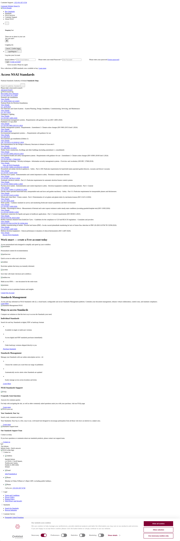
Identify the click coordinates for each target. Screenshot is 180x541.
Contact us (6, 442)
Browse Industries (11, 510)
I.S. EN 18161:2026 (7, 201)
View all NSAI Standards (11, 165)
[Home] (6, 8)
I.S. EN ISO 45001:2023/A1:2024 (12, 154)
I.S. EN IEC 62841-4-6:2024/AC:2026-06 (15, 167)
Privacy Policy (10, 497)
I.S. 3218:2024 (6, 107)
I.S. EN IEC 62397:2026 (9, 173)
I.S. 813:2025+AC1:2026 (9, 95)
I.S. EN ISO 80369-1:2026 (10, 212)
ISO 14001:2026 (6, 131)
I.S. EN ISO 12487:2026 (9, 229)
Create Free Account (7, 293)
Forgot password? (113, 59)
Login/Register (12, 51)
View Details (5, 99)
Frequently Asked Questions (14, 517)
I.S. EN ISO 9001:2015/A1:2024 (12, 125)
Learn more (42, 68)
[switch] (64, 535)
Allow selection (158, 530)
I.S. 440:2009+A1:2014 (9, 148)
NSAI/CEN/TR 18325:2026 (10, 218)
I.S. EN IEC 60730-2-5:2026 (10, 178)
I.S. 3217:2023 (6, 112)
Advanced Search (6, 90)
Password (81, 59)
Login (7, 62)
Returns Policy (10, 499)
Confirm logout (16, 48)
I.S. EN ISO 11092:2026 (9, 206)
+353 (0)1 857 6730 (20, 2)
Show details (112, 535)
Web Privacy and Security (13, 501)
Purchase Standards (9, 349)
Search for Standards (12, 508)
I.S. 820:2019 (5, 137)
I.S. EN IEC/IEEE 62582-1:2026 (12, 184)
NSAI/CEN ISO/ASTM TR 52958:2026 (14, 223)
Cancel (8, 48)
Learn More (5, 303)
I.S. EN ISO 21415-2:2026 (10, 195)
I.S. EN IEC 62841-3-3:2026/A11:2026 (14, 189)
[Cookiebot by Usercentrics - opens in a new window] (18, 536)
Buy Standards (10, 11)
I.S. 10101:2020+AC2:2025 (10, 101)
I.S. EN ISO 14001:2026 (9, 118)
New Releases (13, 93)
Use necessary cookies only (158, 536)
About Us (16, 6)
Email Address (29, 59)
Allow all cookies (158, 524)
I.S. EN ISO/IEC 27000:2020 (10, 159)
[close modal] (7, 40)
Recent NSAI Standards (11, 235)
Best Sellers (5, 93)
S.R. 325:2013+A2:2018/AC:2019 (12, 142)
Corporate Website (7, 6)
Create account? (15, 62)
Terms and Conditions (12, 495)
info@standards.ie (11, 474)
